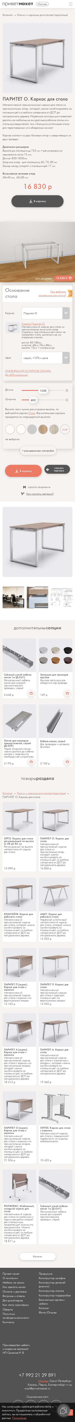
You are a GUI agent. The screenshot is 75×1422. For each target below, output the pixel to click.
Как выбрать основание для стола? (52, 293)
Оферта (8, 1309)
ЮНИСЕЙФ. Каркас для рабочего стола (18, 915)
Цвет (8, 357)
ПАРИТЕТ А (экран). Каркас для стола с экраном (16, 1052)
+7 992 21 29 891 (37, 1375)
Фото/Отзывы (48, 1312)
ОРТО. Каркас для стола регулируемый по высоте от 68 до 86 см (19, 841)
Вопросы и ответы (14, 1296)
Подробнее (19, 1418)
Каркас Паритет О (33, 323)
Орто (31, 413)
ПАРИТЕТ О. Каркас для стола (54, 839)
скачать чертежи (59, 469)
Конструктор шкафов (52, 1278)
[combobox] (46, 313)
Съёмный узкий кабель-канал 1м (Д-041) (18, 676)
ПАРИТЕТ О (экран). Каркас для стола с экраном (16, 1130)
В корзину (39, 201)
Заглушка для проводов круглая (54, 676)
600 (33, 400)
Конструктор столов (51, 1291)
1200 (43, 391)
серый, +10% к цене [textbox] (36, 358)
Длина (9, 389)
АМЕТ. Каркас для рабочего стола (51, 915)
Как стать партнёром (16, 1305)
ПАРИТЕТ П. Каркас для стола (54, 985)
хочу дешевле (43, 278)
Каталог (8, 15)
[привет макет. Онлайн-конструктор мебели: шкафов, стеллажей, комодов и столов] (18, 4)
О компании (10, 1278)
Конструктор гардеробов (55, 1295)
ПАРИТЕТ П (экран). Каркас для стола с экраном (16, 987)
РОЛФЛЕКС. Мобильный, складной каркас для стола (19, 1209)
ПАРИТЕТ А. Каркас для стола (54, 1050)
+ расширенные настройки (38, 450)
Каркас (9, 313)
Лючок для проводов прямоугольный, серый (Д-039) (17, 743)
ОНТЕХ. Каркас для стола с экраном (55, 1129)
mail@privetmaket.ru (37, 1388)
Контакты (8, 1322)
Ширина (10, 399)
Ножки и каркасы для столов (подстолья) (42, 15)
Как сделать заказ (14, 1287)
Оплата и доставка (15, 1291)
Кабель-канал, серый (52, 741)
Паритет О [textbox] (30, 313)
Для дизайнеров (13, 1300)
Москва (43, 1381)
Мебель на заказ (13, 1282)
